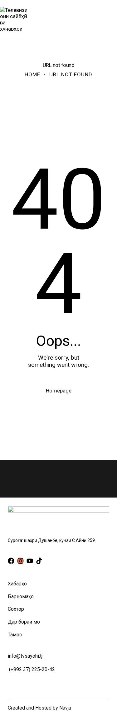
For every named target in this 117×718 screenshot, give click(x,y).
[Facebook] (11, 561)
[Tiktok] (39, 561)
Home (32, 74)
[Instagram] (20, 561)
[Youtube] (30, 561)
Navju (65, 708)
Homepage (58, 390)
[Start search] (112, 19)
